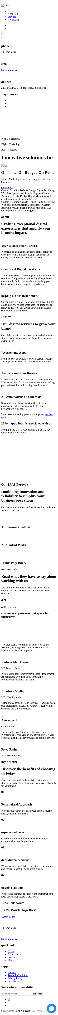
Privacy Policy (15, 978)
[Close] (2, 37)
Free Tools (13, 981)
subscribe (37, 994)
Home (11, 11)
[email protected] (9, 70)
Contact (12, 972)
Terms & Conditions (18, 975)
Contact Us (13, 19)
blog (10, 960)
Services (12, 16)
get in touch (7, 187)
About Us (13, 14)
